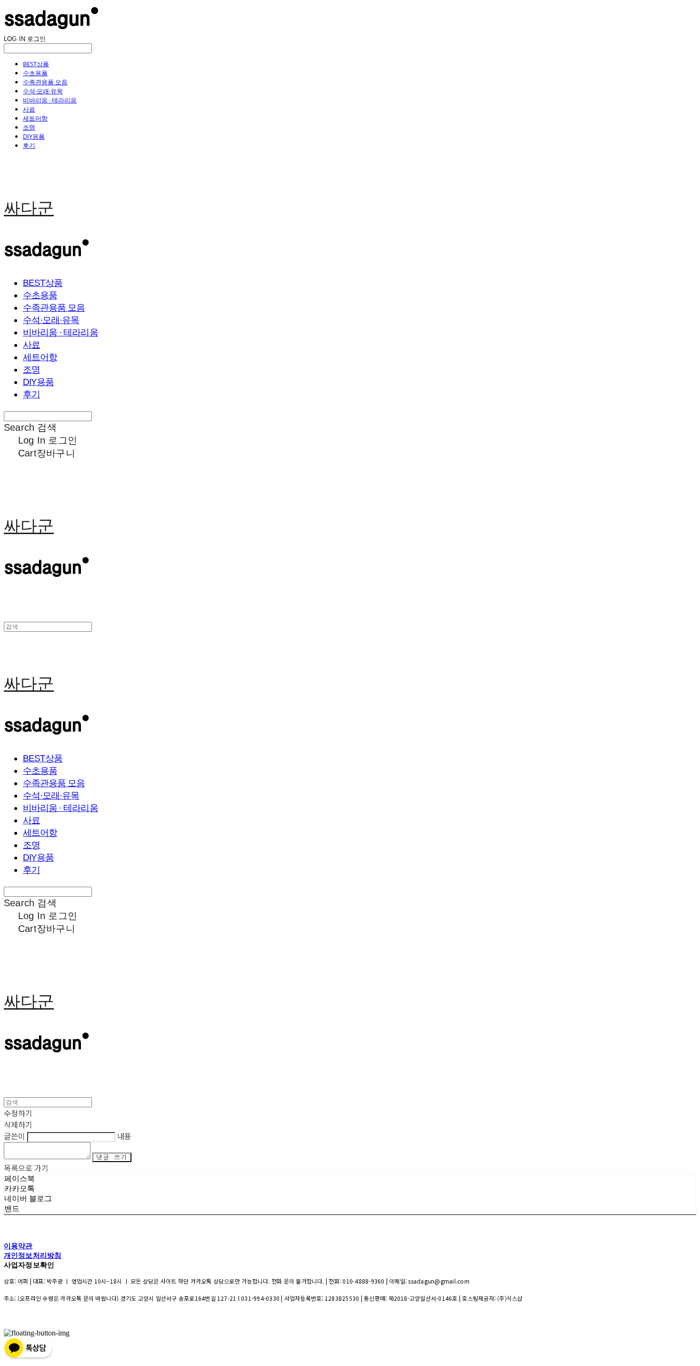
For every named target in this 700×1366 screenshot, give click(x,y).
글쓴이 (14, 1136)
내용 (124, 1136)
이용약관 (18, 1245)
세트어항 (35, 118)
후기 (29, 145)
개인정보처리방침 (32, 1255)
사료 (29, 109)
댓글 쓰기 (112, 1157)
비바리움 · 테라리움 (50, 100)
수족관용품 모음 (45, 82)
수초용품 (35, 73)
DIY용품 (34, 136)
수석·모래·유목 (43, 91)
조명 (29, 127)
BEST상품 (36, 64)
